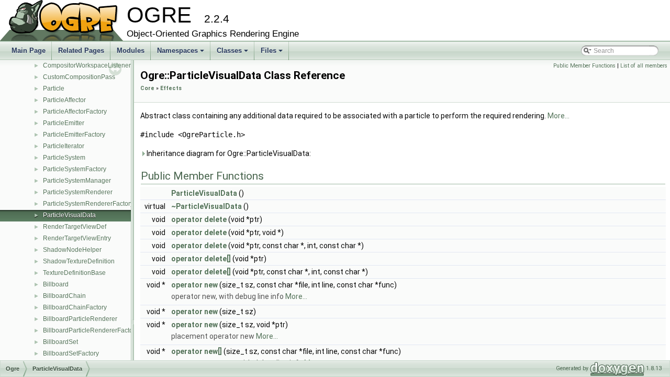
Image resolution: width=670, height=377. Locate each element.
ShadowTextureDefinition (79, 261)
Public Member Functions (584, 65)
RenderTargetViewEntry (77, 238)
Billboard (56, 284)
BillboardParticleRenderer (80, 319)
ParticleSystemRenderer (78, 192)
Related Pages (81, 50)
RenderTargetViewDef (74, 226)
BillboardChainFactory (75, 307)
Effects (171, 88)
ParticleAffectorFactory (75, 111)
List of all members (643, 65)
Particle (53, 88)
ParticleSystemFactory (74, 169)
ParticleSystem (64, 157)
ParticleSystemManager (77, 180)
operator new (194, 285)
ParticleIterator (63, 146)
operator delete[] (201, 258)
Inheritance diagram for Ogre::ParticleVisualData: (228, 153)
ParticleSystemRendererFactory (88, 203)
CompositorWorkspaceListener (87, 65)
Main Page (29, 50)
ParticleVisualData (69, 215)
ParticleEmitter (63, 123)
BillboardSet (60, 342)
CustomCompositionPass (79, 77)
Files (272, 53)
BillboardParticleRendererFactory (90, 330)
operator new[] (196, 351)
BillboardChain (64, 296)
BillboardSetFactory (71, 353)
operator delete (199, 219)
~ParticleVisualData (206, 206)
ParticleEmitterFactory (74, 134)
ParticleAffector (64, 100)
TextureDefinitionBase (74, 272)
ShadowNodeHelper (72, 249)
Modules (130, 50)
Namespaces (181, 53)
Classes (233, 53)
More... (559, 116)
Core (147, 88)
